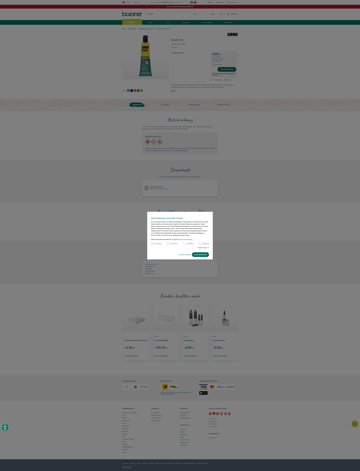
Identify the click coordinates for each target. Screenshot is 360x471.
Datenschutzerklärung (185, 239)
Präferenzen (174, 243)
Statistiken (190, 243)
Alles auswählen (200, 254)
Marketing (206, 243)
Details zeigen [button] (203, 247)
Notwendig (157, 243)
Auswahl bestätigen (185, 254)
